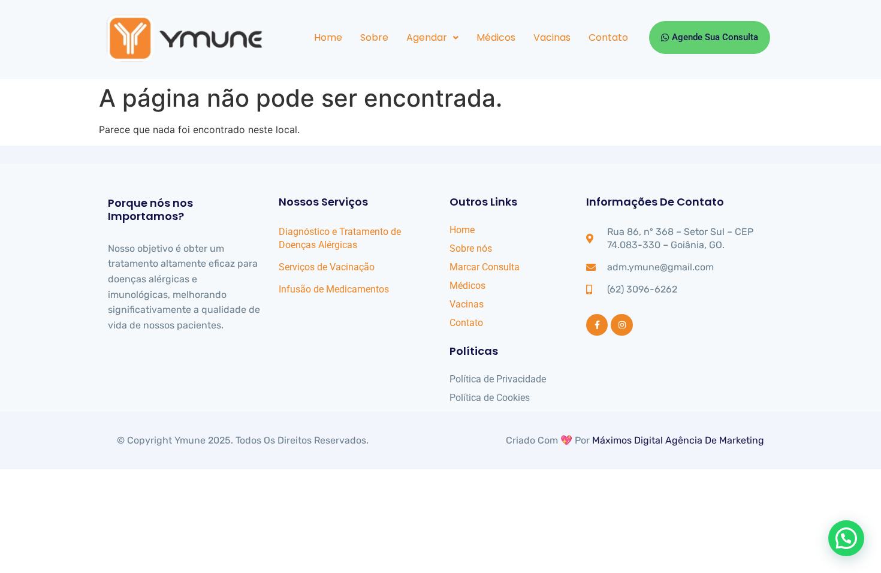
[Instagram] (621, 325)
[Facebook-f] (597, 325)
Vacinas (552, 37)
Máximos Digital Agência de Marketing (678, 440)
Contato (608, 37)
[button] (432, 38)
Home (328, 37)
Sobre (374, 37)
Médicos (495, 37)
